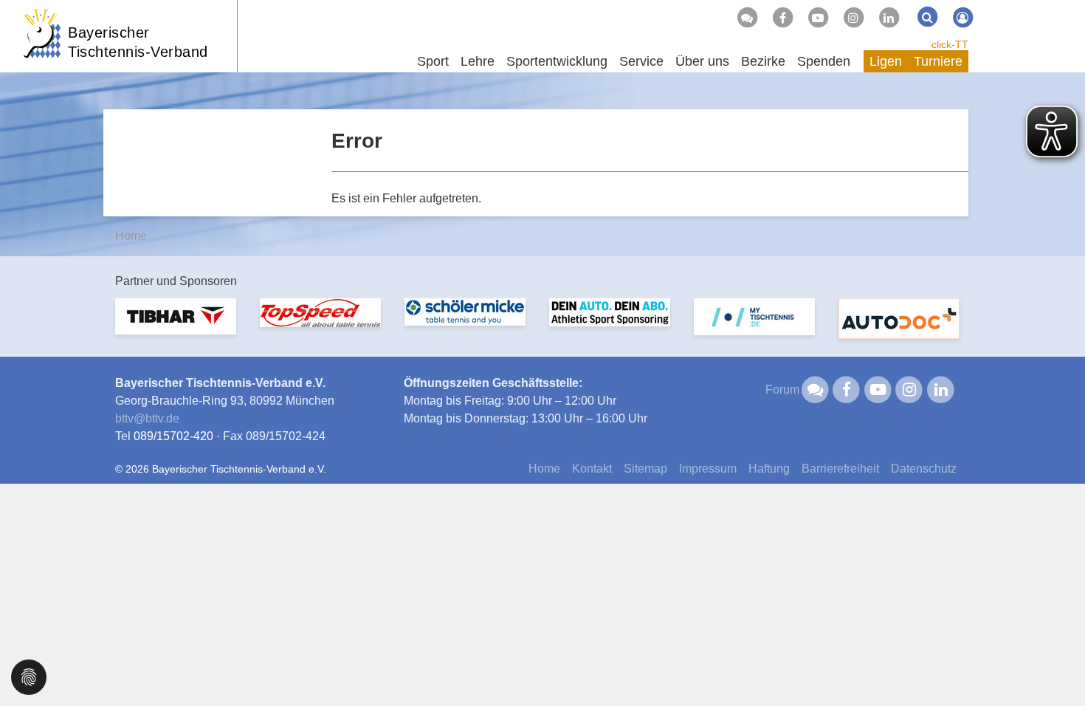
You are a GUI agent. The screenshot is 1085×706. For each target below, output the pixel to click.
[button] (28, 676)
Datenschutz (924, 468)
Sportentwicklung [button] (556, 61)
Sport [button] (433, 61)
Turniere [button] (938, 61)
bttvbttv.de (147, 418)
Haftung (769, 468)
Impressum (708, 468)
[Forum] (747, 17)
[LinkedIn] (888, 17)
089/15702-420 (173, 436)
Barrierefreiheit (840, 468)
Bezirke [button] (763, 61)
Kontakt (592, 468)
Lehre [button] (478, 61)
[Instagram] (853, 17)
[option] (175, 325)
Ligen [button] (885, 61)
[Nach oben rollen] (1055, 664)
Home (131, 236)
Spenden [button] (823, 61)
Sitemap (645, 468)
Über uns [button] (702, 61)
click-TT (949, 44)
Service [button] (641, 61)
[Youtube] (818, 17)
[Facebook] (782, 17)
